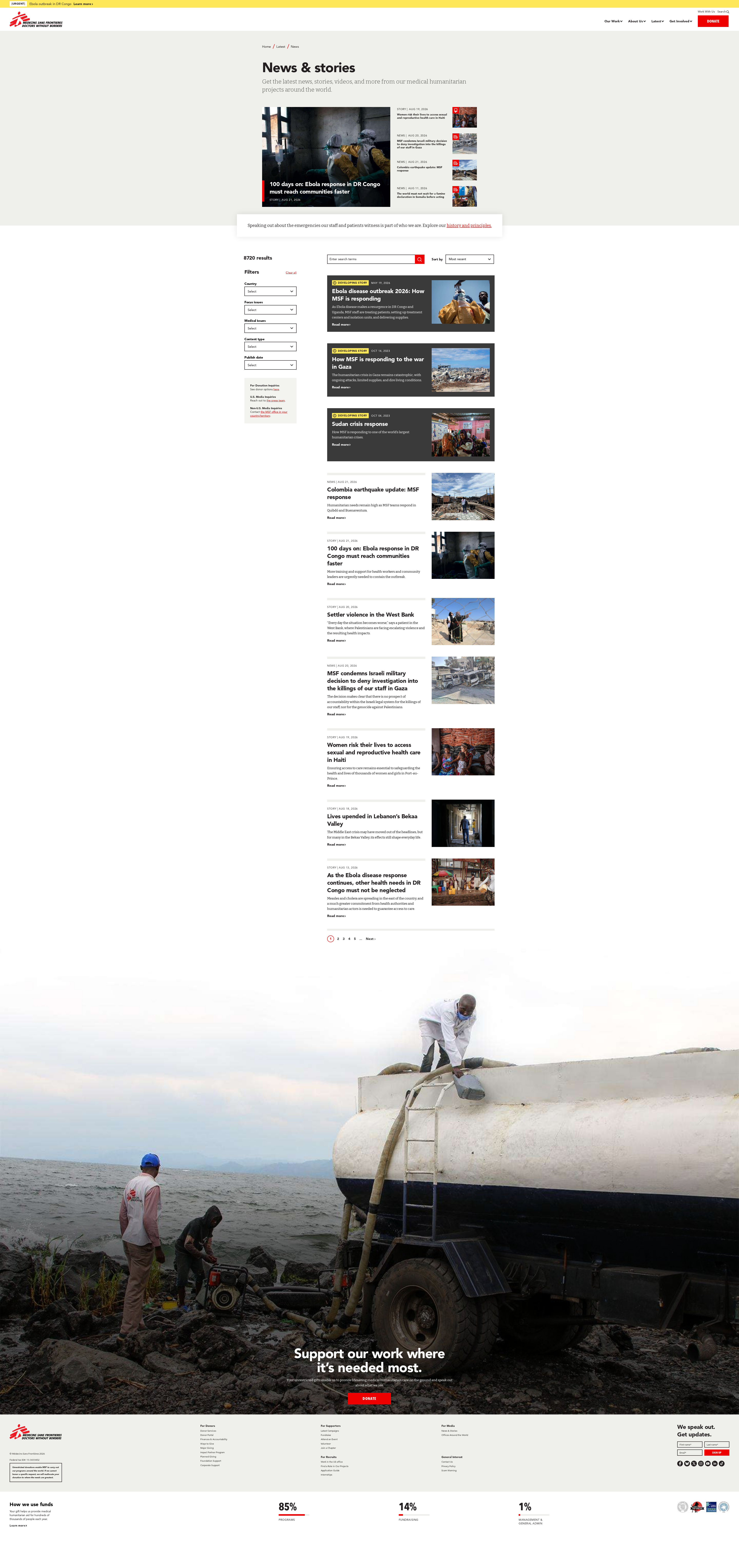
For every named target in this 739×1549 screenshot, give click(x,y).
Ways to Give (207, 1443)
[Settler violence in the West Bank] (411, 621)
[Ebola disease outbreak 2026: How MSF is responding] (411, 303)
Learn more (82, 4)
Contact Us (447, 1461)
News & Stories (449, 1430)
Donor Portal (206, 1435)
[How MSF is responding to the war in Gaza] (411, 370)
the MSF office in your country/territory (268, 413)
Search (721, 11)
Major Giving (207, 1447)
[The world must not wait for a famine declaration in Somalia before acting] (437, 196)
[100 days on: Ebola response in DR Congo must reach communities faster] (411, 559)
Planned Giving (208, 1456)
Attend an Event (329, 1439)
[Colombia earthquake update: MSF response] (437, 170)
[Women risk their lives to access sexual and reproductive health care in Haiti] (437, 117)
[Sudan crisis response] (411, 434)
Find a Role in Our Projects (334, 1466)
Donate (369, 1398)
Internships (326, 1474)
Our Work (612, 21)
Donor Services (208, 1430)
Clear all (291, 272)
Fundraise (326, 1435)
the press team (276, 400)
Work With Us (706, 11)
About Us (635, 21)
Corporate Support (210, 1465)
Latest (656, 21)
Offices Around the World (454, 1435)
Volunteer (326, 1443)
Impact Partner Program (212, 1452)
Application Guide (330, 1470)
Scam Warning (448, 1470)
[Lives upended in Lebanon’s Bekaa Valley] (411, 823)
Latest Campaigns (330, 1430)
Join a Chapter (328, 1447)
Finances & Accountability (213, 1439)
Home (266, 46)
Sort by (437, 259)
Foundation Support (210, 1460)
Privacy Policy (448, 1466)
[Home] (100, 19)
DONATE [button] (713, 21)
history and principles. (469, 225)
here (276, 389)
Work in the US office (332, 1461)
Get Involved (679, 21)
